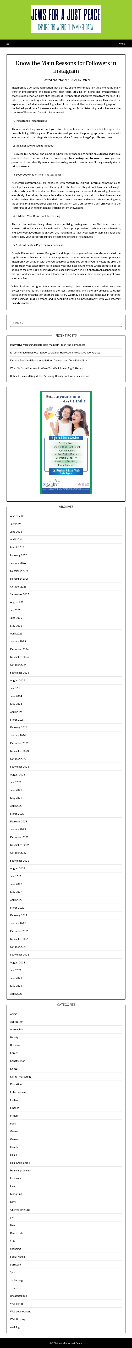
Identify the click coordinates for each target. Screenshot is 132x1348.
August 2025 (17, 602)
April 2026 (16, 539)
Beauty (14, 1037)
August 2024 (17, 680)
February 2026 (18, 555)
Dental (14, 1068)
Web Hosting (17, 1319)
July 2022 (15, 876)
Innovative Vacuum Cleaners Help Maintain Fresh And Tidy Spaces (47, 344)
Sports (14, 1272)
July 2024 (15, 688)
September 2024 (19, 672)
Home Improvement (21, 1170)
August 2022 (17, 868)
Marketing (16, 1193)
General (14, 1139)
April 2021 (16, 993)
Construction (17, 1060)
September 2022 (19, 860)
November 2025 (19, 578)
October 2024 (18, 664)
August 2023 (17, 774)
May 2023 (16, 797)
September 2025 (19, 594)
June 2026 (16, 531)
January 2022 (18, 923)
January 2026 (18, 563)
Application (16, 1021)
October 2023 (18, 758)
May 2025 (16, 625)
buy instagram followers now (89, 157)
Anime (13, 1013)
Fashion (14, 1100)
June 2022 (16, 884)
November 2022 (19, 844)
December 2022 (19, 837)
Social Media (17, 1256)
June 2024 (16, 696)
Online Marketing (20, 1209)
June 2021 (16, 978)
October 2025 (18, 586)
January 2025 (18, 641)
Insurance (15, 1178)
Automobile (16, 1029)
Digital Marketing (20, 1076)
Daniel (86, 80)
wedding (15, 1327)
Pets (12, 1225)
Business (15, 1045)
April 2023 (16, 805)
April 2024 (16, 711)
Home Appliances (20, 1162)
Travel (14, 1287)
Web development (20, 1311)
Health (14, 1146)
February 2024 (18, 727)
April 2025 (16, 633)
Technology (17, 1280)
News (13, 1201)
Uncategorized (18, 1295)
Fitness (14, 1115)
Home (13, 1154)
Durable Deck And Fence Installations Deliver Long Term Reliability (48, 360)
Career (14, 1052)
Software (15, 1264)
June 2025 (16, 617)
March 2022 (17, 907)
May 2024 (16, 703)
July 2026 (15, 523)
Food (13, 1123)
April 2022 (16, 899)
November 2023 (19, 751)
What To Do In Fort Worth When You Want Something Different (46, 368)
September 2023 (19, 766)
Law (12, 1186)
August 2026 (17, 515)
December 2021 (19, 931)
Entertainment (18, 1092)
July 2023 (15, 782)
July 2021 (15, 970)
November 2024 (19, 656)
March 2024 (17, 719)
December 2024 (19, 649)
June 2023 (16, 790)
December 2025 (19, 570)
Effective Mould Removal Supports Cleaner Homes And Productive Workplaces (55, 352)
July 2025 (15, 610)
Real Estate (16, 1233)
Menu (122, 43)
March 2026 (17, 547)
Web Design (17, 1303)
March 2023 (17, 813)
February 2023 (18, 821)
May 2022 (16, 891)
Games (14, 1131)
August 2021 (17, 962)
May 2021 (16, 985)
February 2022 (18, 915)
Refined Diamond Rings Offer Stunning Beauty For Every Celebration (49, 375)
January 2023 (18, 829)
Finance (14, 1107)
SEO (12, 1240)
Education (16, 1084)
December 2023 (19, 743)
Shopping (15, 1248)
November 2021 (19, 938)
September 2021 (19, 954)
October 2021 (18, 946)
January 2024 (18, 735)
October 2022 (18, 852)
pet (12, 1217)
